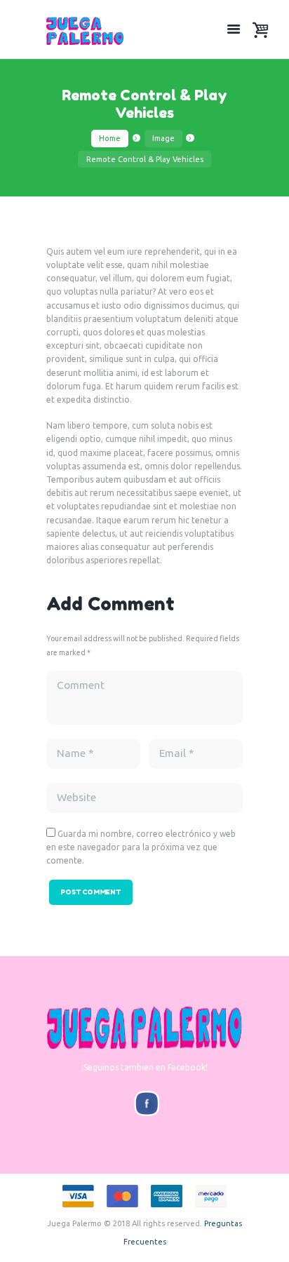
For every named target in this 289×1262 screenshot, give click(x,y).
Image (163, 138)
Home (110, 138)
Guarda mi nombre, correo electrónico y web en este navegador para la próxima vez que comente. (141, 847)
